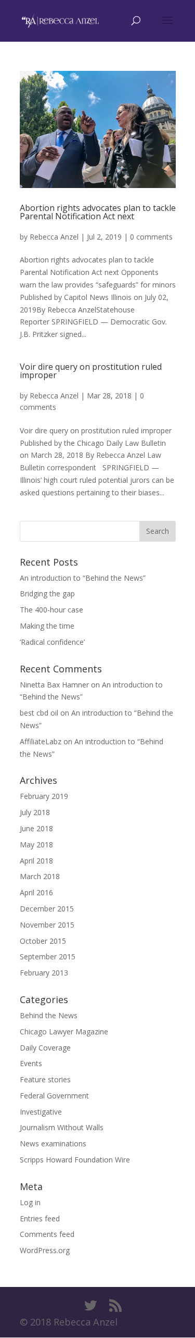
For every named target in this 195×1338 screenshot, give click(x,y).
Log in (30, 1202)
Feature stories (45, 1079)
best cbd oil (39, 713)
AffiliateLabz (40, 741)
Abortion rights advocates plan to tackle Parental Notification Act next (98, 212)
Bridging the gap (47, 593)
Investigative (41, 1112)
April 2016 (36, 892)
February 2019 (44, 796)
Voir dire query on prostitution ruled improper (91, 371)
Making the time (47, 626)
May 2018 (36, 844)
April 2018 (36, 861)
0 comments (151, 237)
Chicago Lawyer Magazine (64, 1031)
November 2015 (47, 925)
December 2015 (47, 909)
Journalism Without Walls (61, 1127)
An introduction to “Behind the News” (83, 578)
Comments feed (47, 1234)
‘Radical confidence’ (52, 642)
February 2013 (44, 973)
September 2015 (47, 956)
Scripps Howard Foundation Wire (75, 1160)
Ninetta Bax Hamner (54, 685)
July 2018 (35, 812)
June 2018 (36, 828)
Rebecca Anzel (54, 237)
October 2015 (43, 941)
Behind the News (48, 1015)
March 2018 (40, 876)
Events (31, 1063)
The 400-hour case (51, 610)
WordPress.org (45, 1250)
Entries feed (40, 1218)
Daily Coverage (45, 1048)
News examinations (53, 1143)
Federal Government (54, 1096)
